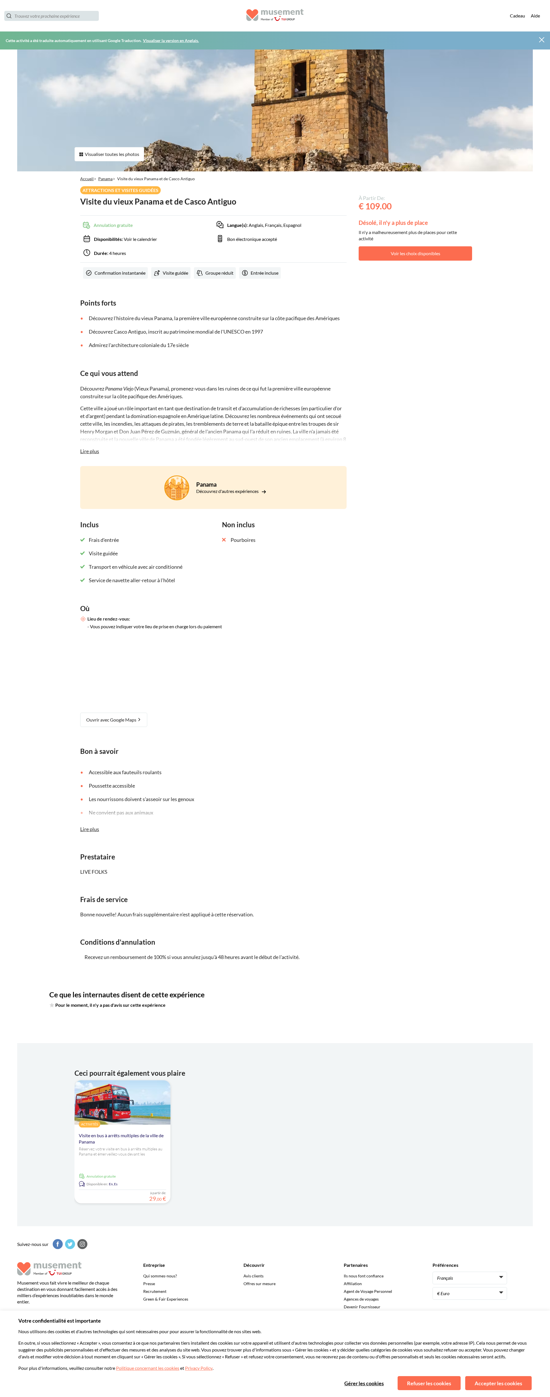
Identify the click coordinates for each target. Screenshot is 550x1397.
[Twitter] (69, 1244)
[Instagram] (81, 1244)
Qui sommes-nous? (160, 1275)
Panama (105, 178)
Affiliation (353, 1283)
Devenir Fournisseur (362, 1306)
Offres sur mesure (259, 1283)
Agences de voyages (361, 1299)
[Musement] (275, 16)
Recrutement (154, 1291)
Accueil (87, 178)
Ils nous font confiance (364, 1275)
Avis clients (253, 1275)
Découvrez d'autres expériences (228, 491)
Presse (149, 1283)
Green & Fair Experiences (165, 1299)
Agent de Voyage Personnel (368, 1291)
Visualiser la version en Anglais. (171, 40)
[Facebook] (57, 1244)
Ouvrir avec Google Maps (111, 719)
